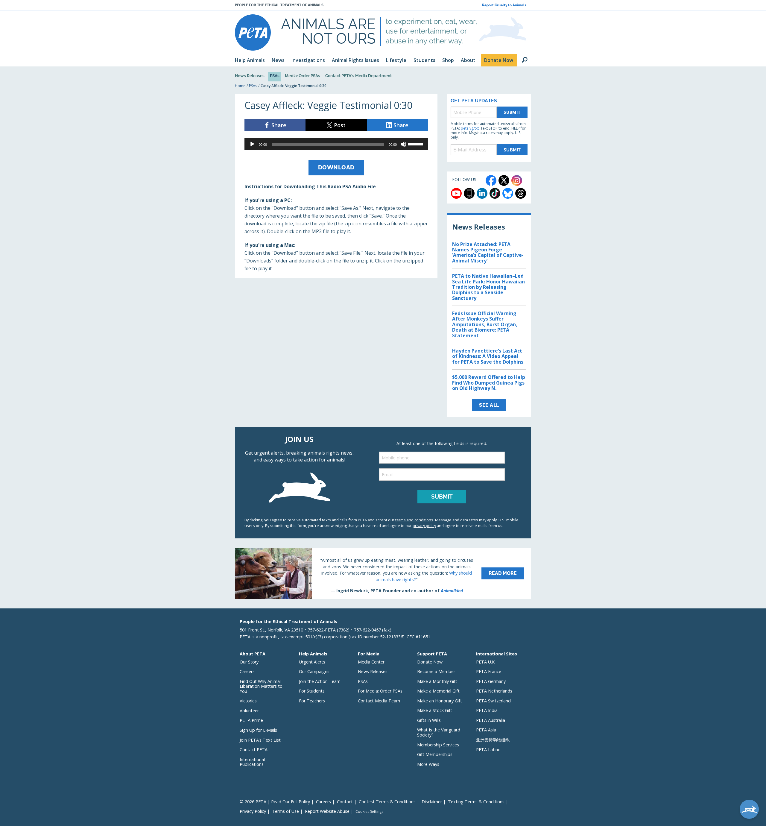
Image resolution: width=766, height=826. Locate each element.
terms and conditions (414, 520)
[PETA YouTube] (456, 193)
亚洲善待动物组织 (493, 740)
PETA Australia (490, 720)
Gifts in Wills (429, 720)
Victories (248, 701)
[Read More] (383, 573)
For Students (312, 691)
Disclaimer (432, 801)
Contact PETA (254, 749)
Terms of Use (285, 811)
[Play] (252, 144)
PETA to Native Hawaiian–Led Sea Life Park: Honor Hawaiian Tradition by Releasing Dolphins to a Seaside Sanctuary (488, 287)
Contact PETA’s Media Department (358, 75)
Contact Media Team (379, 701)
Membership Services (438, 745)
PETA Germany (491, 681)
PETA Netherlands (494, 691)
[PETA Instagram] (516, 180)
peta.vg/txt (470, 128)
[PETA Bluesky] (507, 193)
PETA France (488, 671)
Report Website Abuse (327, 811)
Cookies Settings (369, 812)
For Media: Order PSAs (380, 691)
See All (489, 405)
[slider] (416, 143)
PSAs (274, 75)
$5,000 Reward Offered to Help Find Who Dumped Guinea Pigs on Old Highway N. (488, 382)
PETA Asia (486, 730)
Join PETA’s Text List (260, 740)
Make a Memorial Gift (438, 691)
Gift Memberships (434, 754)
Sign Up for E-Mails (258, 730)
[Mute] (403, 144)
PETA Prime (251, 720)
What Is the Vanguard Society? (438, 732)
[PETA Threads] (520, 193)
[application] (336, 144)
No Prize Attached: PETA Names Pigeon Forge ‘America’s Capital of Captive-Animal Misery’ (488, 252)
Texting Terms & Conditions (476, 801)
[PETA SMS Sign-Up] (469, 193)
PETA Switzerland (493, 701)
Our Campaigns (314, 671)
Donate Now (430, 662)
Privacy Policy (253, 811)
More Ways (428, 764)
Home (240, 85)
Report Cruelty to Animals (504, 5)
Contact (345, 801)
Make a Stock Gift (434, 710)
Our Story (249, 662)
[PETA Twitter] (503, 180)
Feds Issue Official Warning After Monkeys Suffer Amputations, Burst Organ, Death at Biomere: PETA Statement (484, 324)
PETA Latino (488, 749)
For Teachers (312, 701)
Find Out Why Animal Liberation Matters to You (261, 686)
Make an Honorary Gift (439, 701)
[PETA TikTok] (495, 193)
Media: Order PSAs (302, 75)
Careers (247, 671)
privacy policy (424, 525)
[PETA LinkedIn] (482, 193)
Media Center (371, 662)
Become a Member (436, 671)
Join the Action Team (320, 681)
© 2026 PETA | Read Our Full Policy (275, 801)
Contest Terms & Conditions (387, 801)
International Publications (252, 762)
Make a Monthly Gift (437, 681)
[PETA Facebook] (491, 180)
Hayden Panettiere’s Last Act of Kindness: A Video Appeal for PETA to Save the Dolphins (487, 356)
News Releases (250, 75)
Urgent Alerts (312, 662)
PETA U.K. (486, 662)
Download (336, 167)
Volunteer (249, 710)
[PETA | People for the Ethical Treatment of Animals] (253, 32)
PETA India (487, 710)
